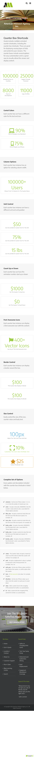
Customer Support (9, 660)
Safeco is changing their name (23, 645)
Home (5, 643)
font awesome (14, 574)
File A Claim (7, 664)
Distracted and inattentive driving (23, 658)
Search (6, 674)
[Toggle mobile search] (27, 3)
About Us (6, 657)
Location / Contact (7, 652)
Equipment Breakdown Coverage (22, 672)
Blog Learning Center (8, 669)
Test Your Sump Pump (24, 652)
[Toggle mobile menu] (30, 3)
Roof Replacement (23, 665)
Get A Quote (7, 647)
